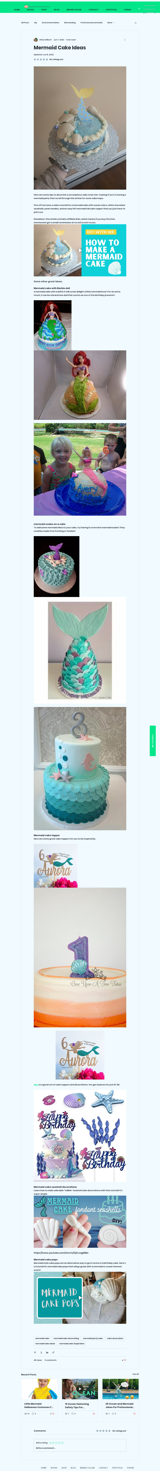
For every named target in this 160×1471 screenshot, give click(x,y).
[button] (149, 9)
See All (135, 1374)
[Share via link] (53, 1352)
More (110, 23)
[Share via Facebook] (35, 1352)
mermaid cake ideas (45, 1343)
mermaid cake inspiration (71, 1343)
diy (35, 23)
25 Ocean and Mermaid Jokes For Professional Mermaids (119, 1405)
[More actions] (124, 39)
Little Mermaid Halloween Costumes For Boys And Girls (39, 1405)
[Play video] (80, 250)
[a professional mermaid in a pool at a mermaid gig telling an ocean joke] (120, 1389)
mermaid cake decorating (66, 1338)
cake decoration (115, 1338)
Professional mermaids (91, 23)
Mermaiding (70, 23)
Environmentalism (50, 23)
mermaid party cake (93, 1338)
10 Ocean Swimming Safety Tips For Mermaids (77, 1405)
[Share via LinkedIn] (47, 1352)
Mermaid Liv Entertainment (39, 7)
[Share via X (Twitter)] (41, 1352)
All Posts (25, 23)
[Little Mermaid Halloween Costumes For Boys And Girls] (39, 1389)
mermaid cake (42, 1338)
